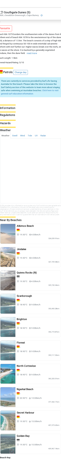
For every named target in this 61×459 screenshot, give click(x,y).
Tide (30, 135)
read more (32, 53)
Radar (43, 135)
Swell (14, 135)
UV (36, 135)
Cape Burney (33, 15)
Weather (5, 135)
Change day (20, 72)
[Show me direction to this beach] (41, 15)
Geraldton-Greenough (15, 15)
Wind (22, 135)
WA (1, 15)
